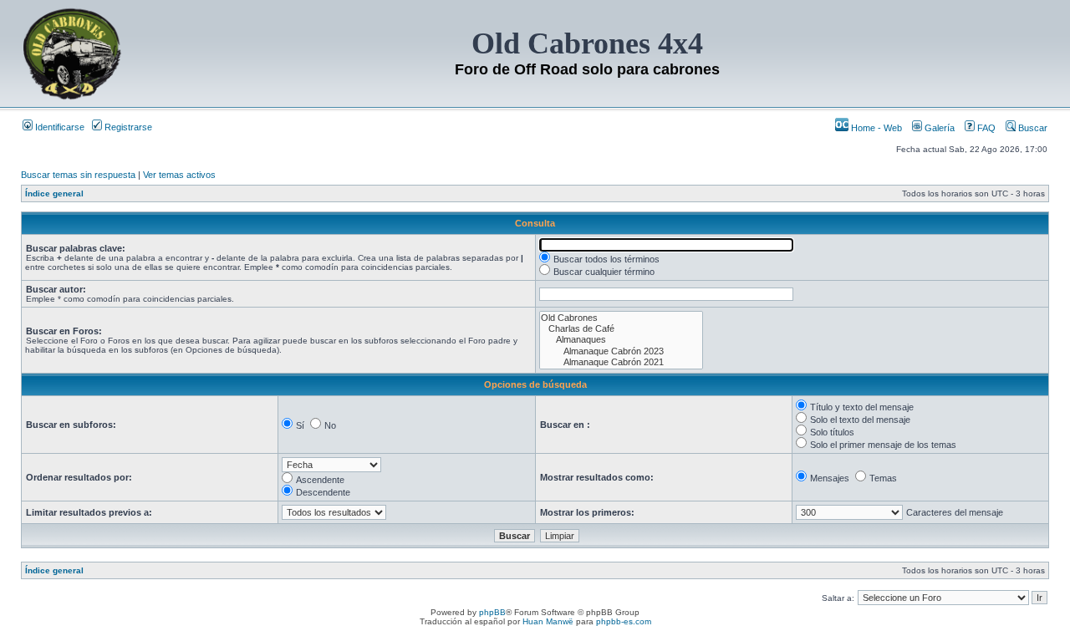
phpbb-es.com (623, 621)
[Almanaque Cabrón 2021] (621, 362)
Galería (938, 128)
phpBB (492, 612)
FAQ (985, 128)
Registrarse (127, 127)
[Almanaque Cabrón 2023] (621, 351)
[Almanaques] (621, 339)
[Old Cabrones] (621, 318)
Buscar (1031, 128)
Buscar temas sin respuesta (78, 175)
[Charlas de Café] (621, 328)
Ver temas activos (179, 175)
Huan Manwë (547, 621)
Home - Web (875, 128)
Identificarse (58, 127)
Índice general (54, 193)
